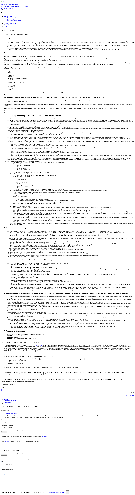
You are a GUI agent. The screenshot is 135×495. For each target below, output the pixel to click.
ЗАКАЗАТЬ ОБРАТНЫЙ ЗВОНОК (19, 7)
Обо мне (6, 399)
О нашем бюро (8, 16)
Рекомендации (7, 402)
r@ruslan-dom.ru (5, 390)
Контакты (6, 26)
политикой (44, 436)
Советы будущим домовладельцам (13, 25)
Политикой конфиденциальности (57, 492)
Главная (6, 15)
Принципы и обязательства (14, 20)
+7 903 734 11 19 (5, 7)
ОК (67, 492)
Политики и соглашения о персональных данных (14, 408)
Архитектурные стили (10, 23)
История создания (11, 19)
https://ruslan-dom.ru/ (37, 345)
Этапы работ (7, 22)
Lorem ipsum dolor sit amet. (11, 413)
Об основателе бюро (12, 17)
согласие (6, 441)
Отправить (3, 431)
